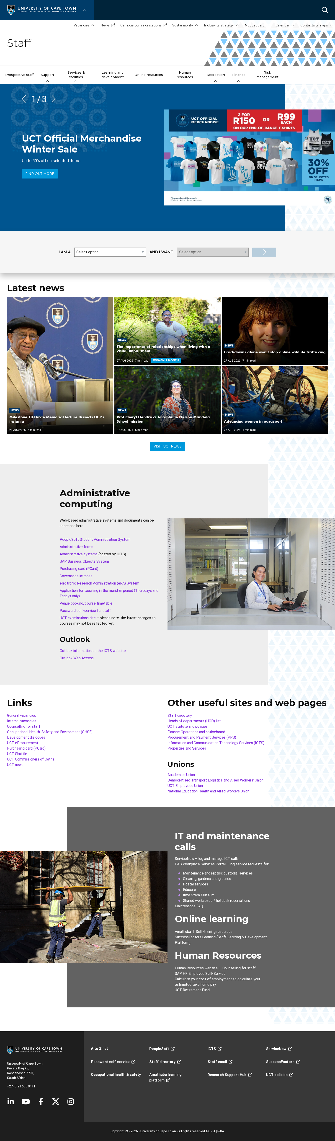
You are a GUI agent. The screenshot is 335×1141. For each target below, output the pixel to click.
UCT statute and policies (188, 726)
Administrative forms (76, 547)
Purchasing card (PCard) (79, 569)
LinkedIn (11, 1101)
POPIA (210, 1131)
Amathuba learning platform (165, 1077)
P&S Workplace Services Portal (200, 864)
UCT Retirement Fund (192, 990)
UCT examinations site (78, 618)
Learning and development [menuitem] (113, 74)
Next (52, 99)
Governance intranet (76, 576)
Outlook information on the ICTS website (93, 651)
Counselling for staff (23, 726)
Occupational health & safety (116, 1074)
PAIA (220, 1131)
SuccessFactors (280, 1062)
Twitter (56, 1101)
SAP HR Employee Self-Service (200, 973)
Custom (70, 1101)
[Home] (41, 10)
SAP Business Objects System (84, 561)
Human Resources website (196, 968)
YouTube (26, 1101)
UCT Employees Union (185, 786)
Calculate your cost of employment (203, 979)
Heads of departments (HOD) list (194, 721)
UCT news (15, 765)
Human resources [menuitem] (185, 74)
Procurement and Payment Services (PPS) (202, 737)
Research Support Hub (227, 1075)
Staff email (217, 1062)
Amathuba (183, 931)
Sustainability (182, 25)
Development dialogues (26, 737)
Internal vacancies (21, 721)
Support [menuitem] (47, 75)
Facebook (41, 1101)
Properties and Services (187, 748)
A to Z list (99, 1048)
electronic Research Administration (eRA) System (99, 583)
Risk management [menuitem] (267, 74)
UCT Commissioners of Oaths (30, 759)
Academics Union (181, 775)
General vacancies (21, 715)
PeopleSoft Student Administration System (95, 539)
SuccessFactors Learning (195, 937)
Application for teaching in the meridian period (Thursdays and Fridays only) (109, 593)
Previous (25, 99)
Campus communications (140, 25)
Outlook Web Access (77, 658)
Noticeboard (255, 25)
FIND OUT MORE (39, 174)
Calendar (282, 25)
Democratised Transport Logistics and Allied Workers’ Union (215, 780)
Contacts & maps (314, 25)
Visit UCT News (168, 446)
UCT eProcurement (22, 743)
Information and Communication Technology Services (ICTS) (216, 743)
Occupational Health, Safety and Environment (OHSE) (50, 732)
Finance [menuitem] (238, 75)
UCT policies (277, 1075)
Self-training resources (214, 931)
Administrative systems (79, 554)
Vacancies (81, 25)
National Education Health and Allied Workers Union (208, 791)
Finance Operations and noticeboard (196, 732)
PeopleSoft (159, 1049)
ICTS (212, 1049)
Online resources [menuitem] (148, 75)
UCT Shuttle (17, 754)
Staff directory (180, 715)
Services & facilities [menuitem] (76, 74)
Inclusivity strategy (219, 25)
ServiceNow (184, 858)
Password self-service (110, 1062)
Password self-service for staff (85, 610)
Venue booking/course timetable (86, 603)
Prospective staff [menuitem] (19, 75)
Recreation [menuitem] (216, 75)
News (104, 25)
